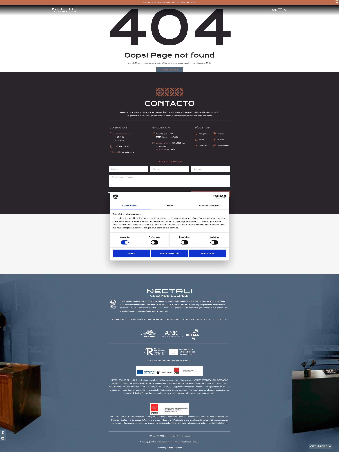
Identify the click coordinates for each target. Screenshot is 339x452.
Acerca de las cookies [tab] (209, 205)
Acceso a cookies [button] (192, 442)
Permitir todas (207, 253)
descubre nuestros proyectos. (183, 2)
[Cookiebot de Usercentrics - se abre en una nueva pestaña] (214, 197)
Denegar (131, 253)
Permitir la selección (169, 253)
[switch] (154, 242)
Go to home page (169, 70)
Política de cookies (176, 442)
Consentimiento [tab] (129, 205)
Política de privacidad (158, 442)
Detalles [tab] (169, 205)
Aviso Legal (144, 442)
